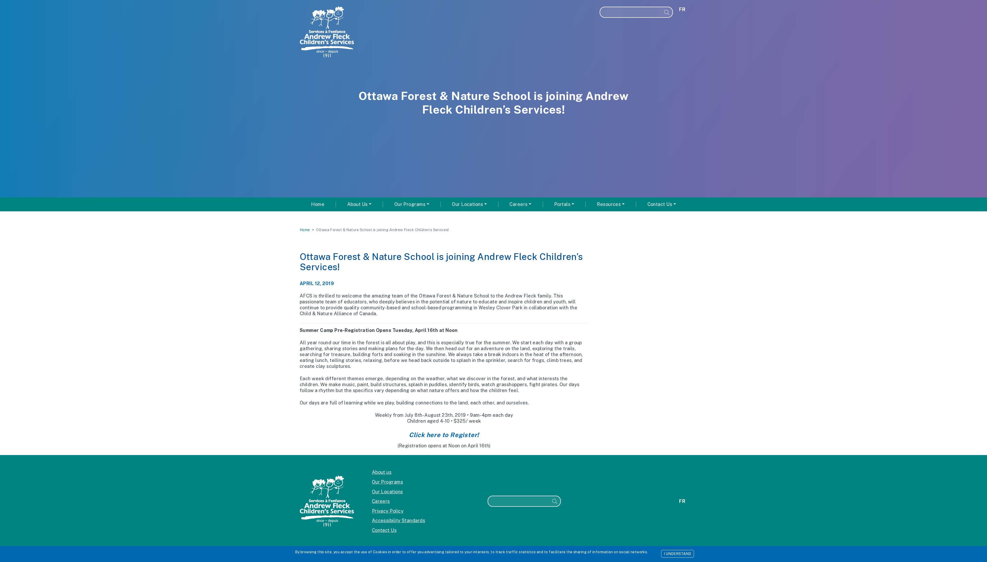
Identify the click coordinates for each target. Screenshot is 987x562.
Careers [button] (518, 204)
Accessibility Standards (398, 520)
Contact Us (384, 530)
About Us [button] (357, 204)
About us (382, 472)
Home (317, 204)
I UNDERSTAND (677, 554)
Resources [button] (609, 204)
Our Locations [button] (467, 204)
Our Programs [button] (409, 204)
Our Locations (387, 491)
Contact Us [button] (659, 204)
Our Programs (387, 482)
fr (682, 9)
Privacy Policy (388, 511)
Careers (381, 501)
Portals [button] (562, 204)
